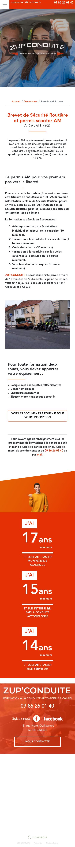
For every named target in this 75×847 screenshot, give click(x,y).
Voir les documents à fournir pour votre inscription (37, 415)
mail (39, 455)
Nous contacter (37, 741)
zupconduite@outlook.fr (25, 2)
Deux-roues (31, 101)
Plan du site (38, 843)
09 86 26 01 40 (63, 2)
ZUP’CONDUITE (15, 275)
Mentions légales (52, 843)
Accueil (16, 101)
